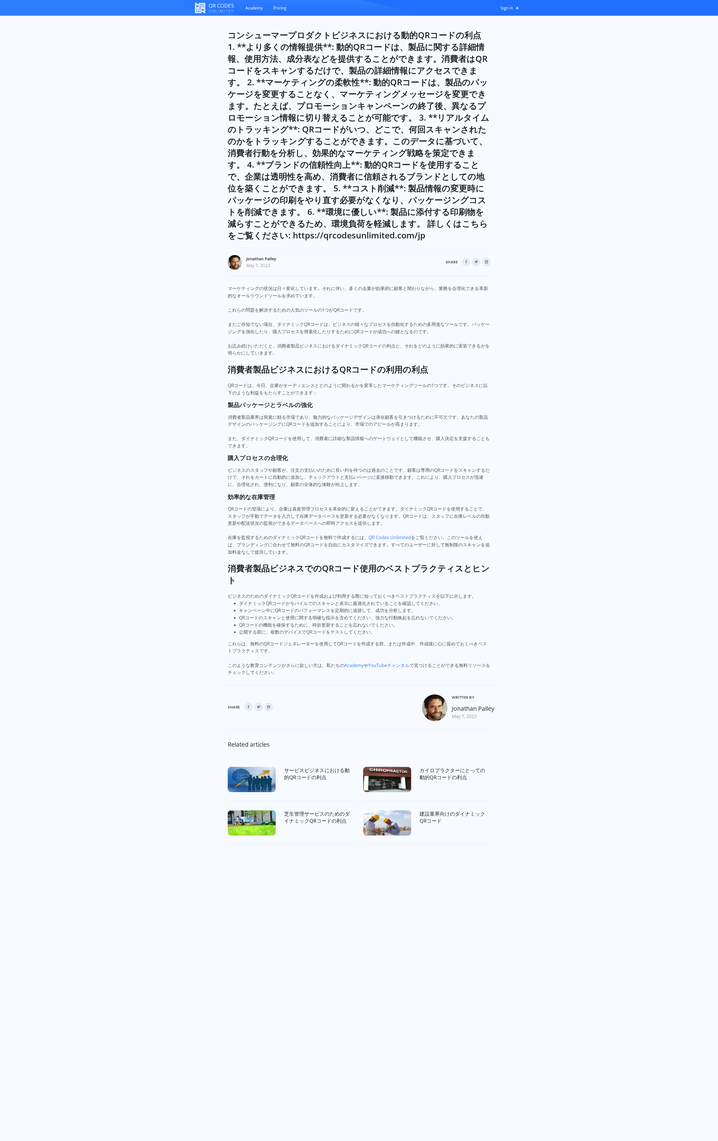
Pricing (279, 8)
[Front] (217, 7)
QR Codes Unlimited (390, 537)
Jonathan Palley (261, 258)
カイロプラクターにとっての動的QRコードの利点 (452, 774)
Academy (254, 8)
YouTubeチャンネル (388, 665)
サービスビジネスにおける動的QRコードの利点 (317, 774)
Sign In (507, 8)
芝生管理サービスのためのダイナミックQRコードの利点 (317, 817)
